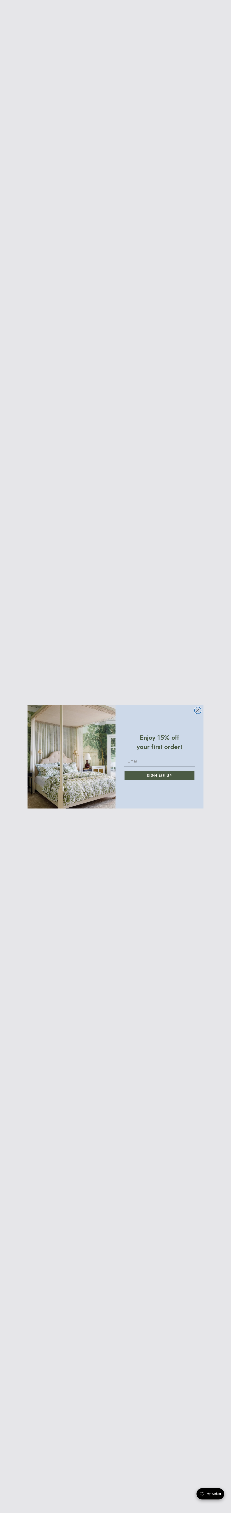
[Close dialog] (197, 710)
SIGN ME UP (159, 775)
